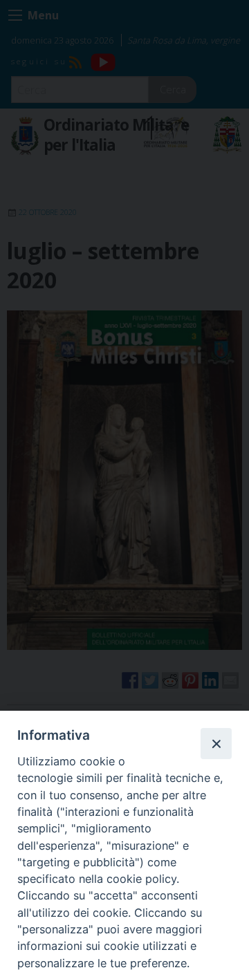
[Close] (216, 743)
